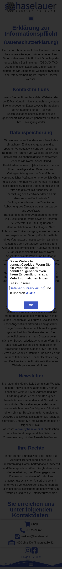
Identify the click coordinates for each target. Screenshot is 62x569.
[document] (31, 284)
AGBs (30, 293)
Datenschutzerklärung (27, 288)
